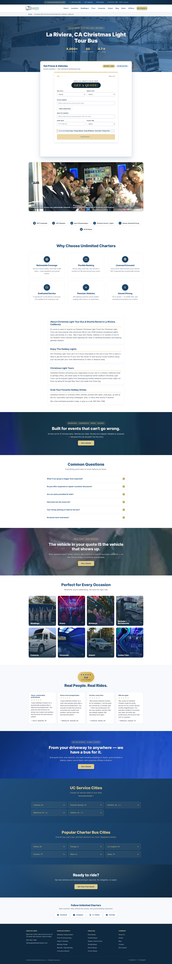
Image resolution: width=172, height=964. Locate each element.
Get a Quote (86, 443)
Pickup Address (62, 100)
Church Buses (92, 951)
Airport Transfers (62, 941)
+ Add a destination (64, 109)
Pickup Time (90, 120)
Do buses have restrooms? (85, 517)
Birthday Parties (62, 944)
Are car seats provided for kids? (85, 494)
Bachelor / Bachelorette (65, 948)
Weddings (85, 8)
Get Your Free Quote (86, 887)
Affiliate (131, 8)
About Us (122, 935)
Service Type (90, 91)
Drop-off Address (62, 113)
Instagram (142, 960)
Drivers (121, 938)
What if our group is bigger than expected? (85, 479)
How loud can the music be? (85, 502)
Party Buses (92, 935)
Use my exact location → (86, 796)
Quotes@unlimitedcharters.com (36, 943)
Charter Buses (92, 938)
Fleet (66, 8)
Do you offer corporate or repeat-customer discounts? (85, 486)
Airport (110, 8)
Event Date (60, 120)
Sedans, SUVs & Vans (95, 941)
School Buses (92, 948)
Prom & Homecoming (64, 938)
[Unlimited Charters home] (32, 8)
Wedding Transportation (65, 935)
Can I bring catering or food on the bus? (85, 510)
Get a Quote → (142, 8)
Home (30, 14)
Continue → (86, 137)
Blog (117, 8)
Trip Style (60, 91)
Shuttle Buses (92, 944)
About (123, 8)
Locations (74, 8)
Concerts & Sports (63, 951)
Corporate (101, 8)
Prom (93, 8)
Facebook (132, 960)
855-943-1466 (76, 2)
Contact (121, 944)
